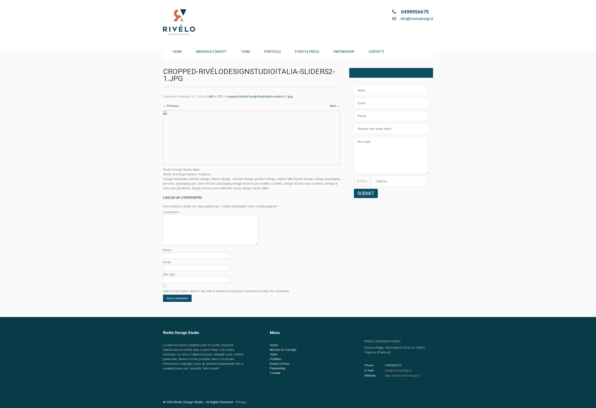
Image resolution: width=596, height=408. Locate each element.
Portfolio (272, 52)
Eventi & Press (307, 52)
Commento (171, 212)
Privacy (241, 402)
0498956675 (414, 12)
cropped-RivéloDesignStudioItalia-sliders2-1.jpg (259, 96)
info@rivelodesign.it (416, 19)
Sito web (169, 274)
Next (335, 106)
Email (167, 262)
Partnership (344, 52)
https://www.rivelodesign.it (402, 375)
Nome (167, 250)
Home (177, 52)
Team (245, 52)
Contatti (376, 52)
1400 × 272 (214, 96)
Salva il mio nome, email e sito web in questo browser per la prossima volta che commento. (226, 291)
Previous (171, 106)
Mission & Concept (211, 52)
